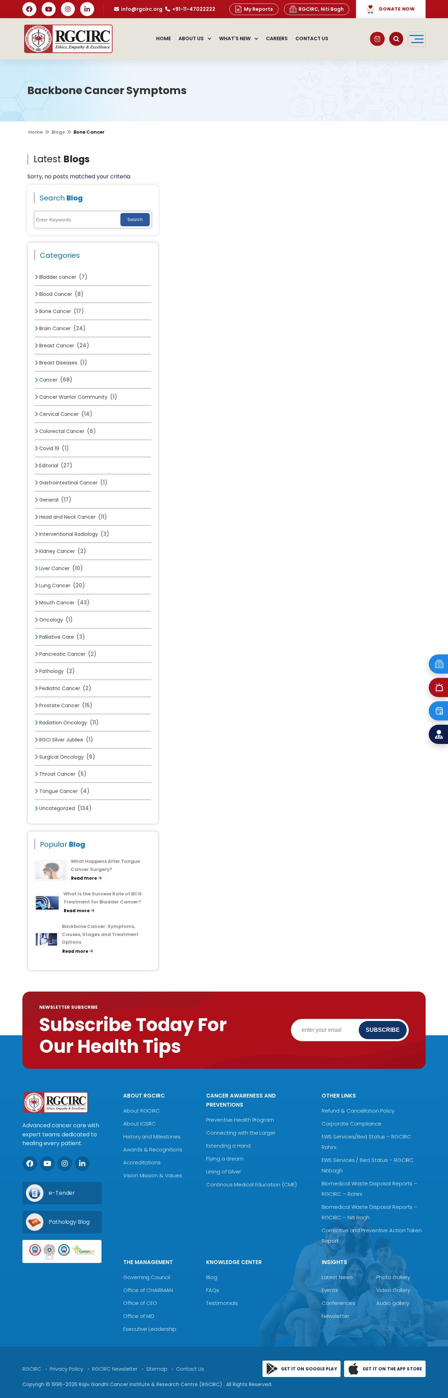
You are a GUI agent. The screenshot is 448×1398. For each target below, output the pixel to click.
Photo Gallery (393, 1277)
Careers (277, 38)
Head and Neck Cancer (72, 516)
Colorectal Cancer (67, 431)
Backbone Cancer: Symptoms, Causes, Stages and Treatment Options (100, 934)
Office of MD (138, 1316)
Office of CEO (140, 1303)
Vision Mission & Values (152, 1175)
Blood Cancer (61, 294)
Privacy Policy (66, 1368)
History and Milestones (152, 1136)
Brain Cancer (62, 328)
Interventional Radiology (73, 534)
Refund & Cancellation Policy (358, 1110)
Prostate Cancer (65, 705)
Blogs (58, 132)
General (54, 499)
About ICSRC (139, 1123)
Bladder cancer (63, 277)
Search (135, 219)
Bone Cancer (61, 311)
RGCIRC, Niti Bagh (321, 9)
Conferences (338, 1303)
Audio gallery (392, 1303)
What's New (235, 38)
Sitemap (156, 1368)
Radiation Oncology (68, 722)
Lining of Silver (223, 1171)
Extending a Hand (228, 1145)
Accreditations (142, 1162)
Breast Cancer (63, 345)
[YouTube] (49, 9)
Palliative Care (61, 636)
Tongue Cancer (64, 791)
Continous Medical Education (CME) (251, 1184)
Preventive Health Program (240, 1119)
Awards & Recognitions (152, 1149)
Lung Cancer (61, 585)
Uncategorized (65, 808)
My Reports (258, 9)
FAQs (212, 1290)
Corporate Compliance (352, 1123)
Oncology (55, 619)
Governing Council (146, 1277)
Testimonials (222, 1303)
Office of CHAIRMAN (148, 1290)
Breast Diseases (62, 362)
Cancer (55, 379)
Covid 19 (53, 448)
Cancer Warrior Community (77, 396)
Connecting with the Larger (240, 1132)
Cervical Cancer (65, 414)
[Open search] (396, 39)
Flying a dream (225, 1158)
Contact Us (311, 38)
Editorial (55, 465)
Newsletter (335, 1316)
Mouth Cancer (64, 602)
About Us (191, 38)
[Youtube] (47, 1163)
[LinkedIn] (87, 9)
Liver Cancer (60, 568)
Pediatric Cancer (64, 688)
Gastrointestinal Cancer (72, 482)
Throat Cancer (62, 774)
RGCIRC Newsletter (115, 1368)
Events (330, 1290)
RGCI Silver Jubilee (65, 739)
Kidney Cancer (62, 551)
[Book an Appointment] (377, 39)
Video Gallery (393, 1290)
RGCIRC (31, 1368)
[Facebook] (29, 9)
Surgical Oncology (66, 756)
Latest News (337, 1277)
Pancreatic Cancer (67, 654)
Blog (211, 1277)
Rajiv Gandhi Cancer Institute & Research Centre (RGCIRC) (151, 1384)
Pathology (56, 671)
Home (163, 38)
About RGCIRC (141, 1110)
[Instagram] (68, 9)
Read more (84, 878)
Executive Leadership (149, 1329)
